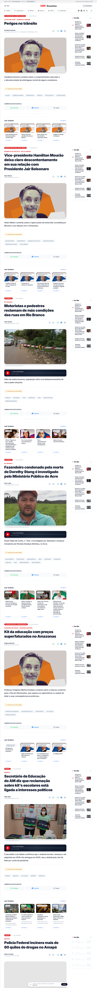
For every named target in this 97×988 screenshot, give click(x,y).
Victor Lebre (7, 483)
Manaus (7, 768)
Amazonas (42, 876)
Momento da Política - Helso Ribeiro (15, 147)
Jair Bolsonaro (9, 241)
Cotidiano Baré (60, 95)
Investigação (20, 559)
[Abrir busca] (91, 10)
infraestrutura (47, 397)
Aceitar (64, 984)
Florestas (8, 562)
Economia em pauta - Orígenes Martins (16, 624)
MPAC (40, 559)
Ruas (24, 397)
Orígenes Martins (9, 643)
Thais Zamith (8, 322)
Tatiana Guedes (8, 954)
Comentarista (30, 95)
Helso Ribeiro (8, 176)
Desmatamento (31, 559)
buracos (7, 397)
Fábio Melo (7, 797)
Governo (33, 876)
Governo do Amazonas (11, 711)
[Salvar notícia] (53, 31)
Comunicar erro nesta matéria (14, 88)
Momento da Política (34, 241)
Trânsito (39, 95)
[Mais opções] (64, 31)
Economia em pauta (27, 711)
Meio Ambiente (36, 562)
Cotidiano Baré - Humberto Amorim (15, 16)
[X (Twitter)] (87, 10)
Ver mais (62, 120)
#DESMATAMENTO (24, 562)
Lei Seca (7, 95)
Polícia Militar (49, 95)
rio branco (31, 397)
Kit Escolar (50, 711)
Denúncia (15, 876)
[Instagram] (84, 10)
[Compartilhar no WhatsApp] (58, 31)
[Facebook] (78, 10)
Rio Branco (8, 298)
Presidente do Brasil (11, 244)
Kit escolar (24, 876)
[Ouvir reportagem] (8, 373)
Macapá (7, 935)
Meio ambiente (9, 559)
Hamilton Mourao (48, 241)
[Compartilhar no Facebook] (61, 31)
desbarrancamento (11, 401)
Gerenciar (35, 985)
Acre (39, 397)
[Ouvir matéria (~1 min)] (53, 322)
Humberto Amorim (9, 30)
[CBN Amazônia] (48, 6)
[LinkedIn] (81, 10)
